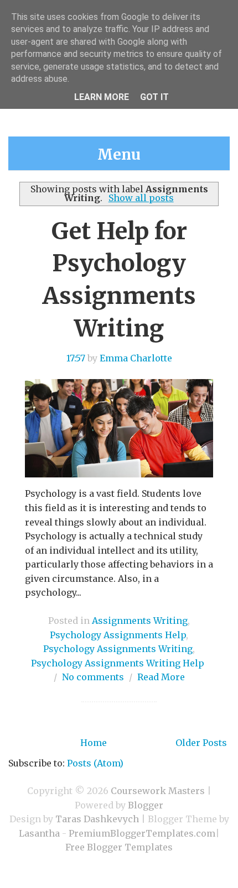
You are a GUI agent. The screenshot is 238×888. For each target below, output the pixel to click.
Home (93, 742)
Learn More (101, 97)
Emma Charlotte (136, 358)
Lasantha (39, 833)
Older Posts (201, 742)
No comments (93, 676)
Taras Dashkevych (97, 818)
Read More (161, 676)
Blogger (145, 805)
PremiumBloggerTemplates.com (142, 833)
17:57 (75, 358)
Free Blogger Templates (119, 847)
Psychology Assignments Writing (118, 648)
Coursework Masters (158, 790)
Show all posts (140, 197)
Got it (154, 97)
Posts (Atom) (95, 763)
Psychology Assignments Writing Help (117, 663)
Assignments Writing (140, 620)
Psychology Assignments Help (118, 634)
